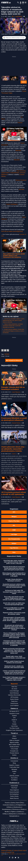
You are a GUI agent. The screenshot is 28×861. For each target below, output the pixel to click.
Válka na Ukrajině (14, 740)
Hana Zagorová (14, 790)
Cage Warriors (14, 548)
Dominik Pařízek (16, 423)
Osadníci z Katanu (14, 765)
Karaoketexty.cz (7, 809)
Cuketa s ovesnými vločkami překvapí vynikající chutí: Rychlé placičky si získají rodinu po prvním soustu (14, 672)
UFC (14, 512)
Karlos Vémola (14, 699)
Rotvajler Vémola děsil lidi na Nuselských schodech (13, 388)
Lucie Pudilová (14, 705)
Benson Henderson (21, 180)
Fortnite (14, 724)
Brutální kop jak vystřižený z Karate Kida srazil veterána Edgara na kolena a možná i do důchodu (13, 331)
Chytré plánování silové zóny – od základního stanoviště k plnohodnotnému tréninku (13, 449)
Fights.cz (14, 811)
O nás (12, 852)
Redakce (9, 850)
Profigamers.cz (20, 805)
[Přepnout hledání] (18, 2)
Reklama (3, 850)
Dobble (14, 771)
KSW (14, 530)
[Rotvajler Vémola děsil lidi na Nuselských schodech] (14, 378)
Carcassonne (14, 761)
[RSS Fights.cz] (18, 857)
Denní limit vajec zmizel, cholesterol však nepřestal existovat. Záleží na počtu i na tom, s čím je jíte (14, 562)
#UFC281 (4, 231)
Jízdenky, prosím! (14, 775)
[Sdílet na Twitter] (5, 350)
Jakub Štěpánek (16, 392)
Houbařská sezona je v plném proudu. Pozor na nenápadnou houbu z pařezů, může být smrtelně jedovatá (14, 586)
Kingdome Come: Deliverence (14, 730)
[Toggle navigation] (25, 2)
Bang (14, 763)
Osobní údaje (22, 850)
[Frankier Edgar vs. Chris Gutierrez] (14, 78)
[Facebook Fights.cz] (9, 857)
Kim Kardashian (14, 794)
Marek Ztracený (14, 798)
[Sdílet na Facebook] (2, 350)
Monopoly (14, 769)
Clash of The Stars (14, 521)
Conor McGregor (14, 691)
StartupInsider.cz (14, 816)
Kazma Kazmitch (14, 792)
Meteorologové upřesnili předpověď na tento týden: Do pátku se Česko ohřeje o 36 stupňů (14, 574)
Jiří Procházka (14, 697)
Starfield (14, 715)
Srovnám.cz (21, 813)
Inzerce (14, 453)
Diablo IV (14, 719)
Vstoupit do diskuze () (15, 360)
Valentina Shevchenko (14, 695)
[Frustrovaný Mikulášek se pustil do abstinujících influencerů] (14, 409)
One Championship (14, 539)
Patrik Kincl (14, 701)
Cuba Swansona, (21, 171)
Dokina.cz (20, 811)
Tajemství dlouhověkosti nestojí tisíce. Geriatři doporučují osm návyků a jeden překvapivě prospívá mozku (14, 568)
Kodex (3, 852)
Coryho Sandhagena (12, 204)
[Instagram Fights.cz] (12, 857)
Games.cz (12, 805)
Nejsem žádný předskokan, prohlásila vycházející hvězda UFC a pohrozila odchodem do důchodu (13, 325)
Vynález (14, 755)
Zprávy (13, 802)
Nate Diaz (14, 686)
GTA (14, 717)
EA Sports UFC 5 (14, 711)
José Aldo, (21, 189)
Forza (14, 722)
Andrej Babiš (14, 785)
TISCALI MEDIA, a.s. (12, 853)
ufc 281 (7, 354)
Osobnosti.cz (17, 807)
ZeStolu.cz (10, 807)
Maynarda (18, 150)
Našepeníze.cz (13, 813)
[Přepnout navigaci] (20, 2)
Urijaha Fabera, (5, 172)
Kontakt (8, 852)
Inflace (14, 736)
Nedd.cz (23, 809)
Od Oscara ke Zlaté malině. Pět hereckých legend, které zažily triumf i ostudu (14, 592)
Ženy (21, 802)
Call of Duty (14, 726)
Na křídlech (14, 780)
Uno (14, 773)
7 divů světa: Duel (14, 767)
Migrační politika (14, 742)
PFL (14, 525)
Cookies (15, 850)
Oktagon (14, 516)
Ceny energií (14, 748)
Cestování (6, 805)
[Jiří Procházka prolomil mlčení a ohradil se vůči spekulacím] (14, 483)
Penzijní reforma (14, 753)
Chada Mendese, (15, 172)
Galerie (24, 82)
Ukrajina (14, 738)
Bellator (14, 543)
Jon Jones (14, 688)
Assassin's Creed (14, 713)
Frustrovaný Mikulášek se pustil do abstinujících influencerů (14, 419)
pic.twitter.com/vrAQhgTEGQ (15, 231)
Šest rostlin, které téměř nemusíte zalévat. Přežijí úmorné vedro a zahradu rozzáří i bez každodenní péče (14, 598)
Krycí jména (14, 777)
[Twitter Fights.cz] (15, 857)
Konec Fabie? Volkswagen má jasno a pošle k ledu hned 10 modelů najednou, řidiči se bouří (14, 679)
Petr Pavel (14, 787)
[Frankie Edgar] (5, 78)
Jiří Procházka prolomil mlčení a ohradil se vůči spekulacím (13, 493)
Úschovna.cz (16, 809)
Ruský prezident (14, 746)
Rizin (14, 552)
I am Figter (14, 534)
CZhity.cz (5, 813)
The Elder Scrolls (14, 728)
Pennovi (20, 122)
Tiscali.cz (7, 802)
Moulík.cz (7, 811)
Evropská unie (14, 751)
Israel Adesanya (14, 693)
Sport (17, 802)
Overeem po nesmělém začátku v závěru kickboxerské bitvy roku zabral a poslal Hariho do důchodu (13, 320)
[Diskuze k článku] (24, 16)
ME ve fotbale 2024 (14, 744)
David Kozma (14, 703)
